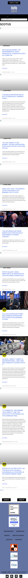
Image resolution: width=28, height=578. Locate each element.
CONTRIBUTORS (8, 531)
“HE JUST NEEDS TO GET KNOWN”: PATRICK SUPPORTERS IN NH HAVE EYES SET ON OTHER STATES (13, 145)
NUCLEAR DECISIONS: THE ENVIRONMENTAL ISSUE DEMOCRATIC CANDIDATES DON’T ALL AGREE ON (14, 52)
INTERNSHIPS (20, 531)
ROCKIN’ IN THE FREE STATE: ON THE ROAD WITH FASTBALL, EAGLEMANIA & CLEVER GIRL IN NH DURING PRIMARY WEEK (13, 471)
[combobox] (14, 19)
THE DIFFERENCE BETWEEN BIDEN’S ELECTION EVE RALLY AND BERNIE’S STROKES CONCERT (12, 233)
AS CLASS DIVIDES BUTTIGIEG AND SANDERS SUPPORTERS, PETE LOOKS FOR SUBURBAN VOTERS (12, 316)
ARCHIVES (9, 539)
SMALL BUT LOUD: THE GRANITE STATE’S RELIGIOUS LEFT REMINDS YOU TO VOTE (13, 190)
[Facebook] (11, 576)
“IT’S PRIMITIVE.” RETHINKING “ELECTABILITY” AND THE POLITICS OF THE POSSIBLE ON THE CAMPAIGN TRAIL (13, 413)
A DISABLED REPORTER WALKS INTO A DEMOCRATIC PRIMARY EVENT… (13, 96)
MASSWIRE (18, 539)
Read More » (5, 68)
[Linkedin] (16, 576)
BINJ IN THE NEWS (18, 535)
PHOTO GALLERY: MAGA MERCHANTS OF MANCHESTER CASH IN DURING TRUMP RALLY (13, 273)
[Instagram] (20, 576)
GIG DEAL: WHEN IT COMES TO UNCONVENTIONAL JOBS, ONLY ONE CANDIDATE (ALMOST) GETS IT (13, 361)
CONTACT (7, 535)
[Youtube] (7, 576)
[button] (7, 16)
